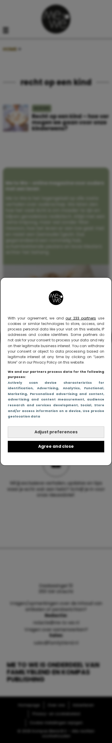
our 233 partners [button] (80, 318)
